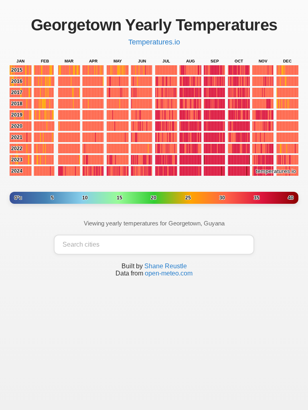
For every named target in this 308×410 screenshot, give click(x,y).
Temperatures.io (154, 42)
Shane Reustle (165, 266)
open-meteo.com (168, 273)
